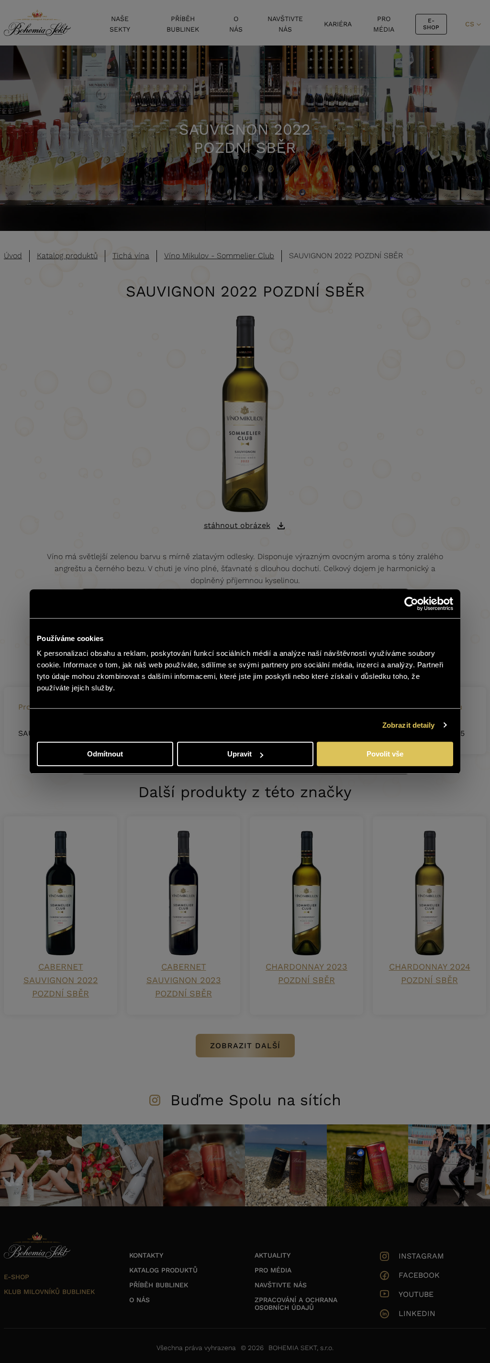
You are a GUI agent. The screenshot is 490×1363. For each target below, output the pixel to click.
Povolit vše (385, 754)
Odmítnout (105, 754)
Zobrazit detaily (408, 725)
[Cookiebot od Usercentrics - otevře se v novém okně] (411, 603)
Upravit (239, 754)
